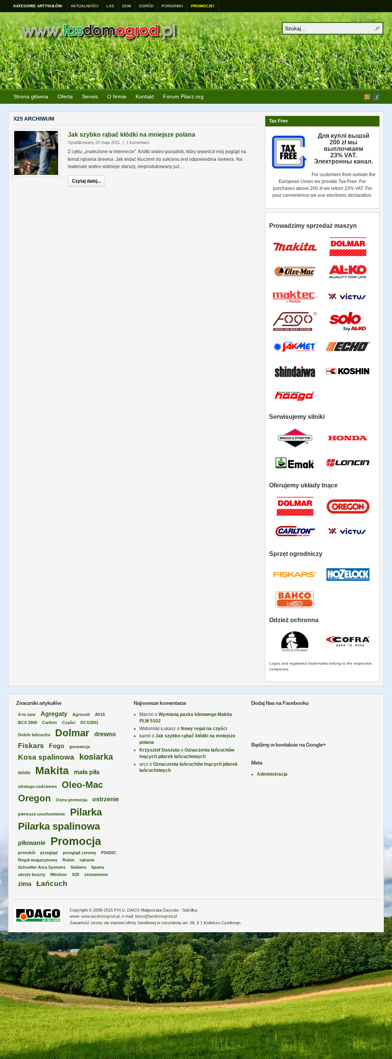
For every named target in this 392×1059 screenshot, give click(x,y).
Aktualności (84, 6)
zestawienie (96, 874)
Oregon (34, 798)
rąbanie (87, 860)
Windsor (58, 874)
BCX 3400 (27, 722)
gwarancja (79, 746)
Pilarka (86, 812)
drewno (105, 734)
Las (110, 6)
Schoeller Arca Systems (41, 867)
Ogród (146, 6)
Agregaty (54, 714)
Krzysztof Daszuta (159, 750)
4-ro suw (27, 714)
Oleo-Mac (82, 785)
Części (68, 722)
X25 (75, 874)
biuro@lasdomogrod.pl (156, 916)
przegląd (49, 852)
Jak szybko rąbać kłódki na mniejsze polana (131, 134)
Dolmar (72, 733)
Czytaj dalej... (86, 181)
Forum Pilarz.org (183, 96)
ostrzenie (105, 799)
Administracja (272, 774)
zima (24, 884)
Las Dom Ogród (98, 31)
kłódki (24, 772)
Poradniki (172, 6)
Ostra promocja (71, 800)
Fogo (56, 746)
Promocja (76, 841)
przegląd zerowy (79, 852)
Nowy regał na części (204, 728)
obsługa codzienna (37, 786)
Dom (126, 6)
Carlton (49, 722)
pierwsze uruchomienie (41, 814)
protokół (26, 852)
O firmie (116, 96)
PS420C (108, 852)
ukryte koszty (31, 874)
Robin (68, 860)
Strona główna (30, 96)
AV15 (100, 714)
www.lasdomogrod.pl (100, 916)
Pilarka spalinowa (59, 826)
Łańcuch (51, 883)
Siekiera (78, 867)
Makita (52, 770)
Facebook (376, 97)
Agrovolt (81, 714)
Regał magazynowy (37, 860)
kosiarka (96, 757)
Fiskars (31, 746)
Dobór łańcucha (34, 734)
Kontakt (145, 96)
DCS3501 (89, 722)
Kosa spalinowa (46, 757)
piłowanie (32, 843)
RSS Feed (367, 97)
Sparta (97, 867)
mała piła (87, 772)
